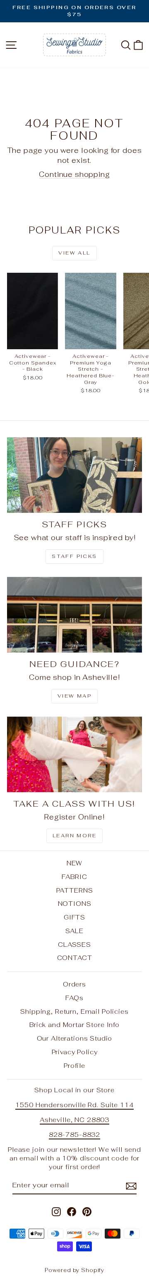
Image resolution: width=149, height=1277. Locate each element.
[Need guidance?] (74, 615)
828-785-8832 (74, 1135)
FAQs (74, 998)
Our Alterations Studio (75, 1038)
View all (74, 253)
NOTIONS (74, 904)
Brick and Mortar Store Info (74, 1025)
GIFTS (74, 917)
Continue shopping (74, 174)
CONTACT (74, 958)
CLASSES (74, 944)
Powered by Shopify (74, 1270)
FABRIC (74, 877)
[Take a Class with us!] (74, 754)
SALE (74, 931)
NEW (75, 863)
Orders (74, 984)
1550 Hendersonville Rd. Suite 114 (74, 1105)
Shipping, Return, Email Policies (74, 1011)
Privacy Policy (75, 1052)
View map (74, 696)
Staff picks (74, 556)
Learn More (74, 835)
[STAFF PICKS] (74, 475)
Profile (74, 1066)
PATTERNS (74, 890)
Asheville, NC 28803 (74, 1120)
